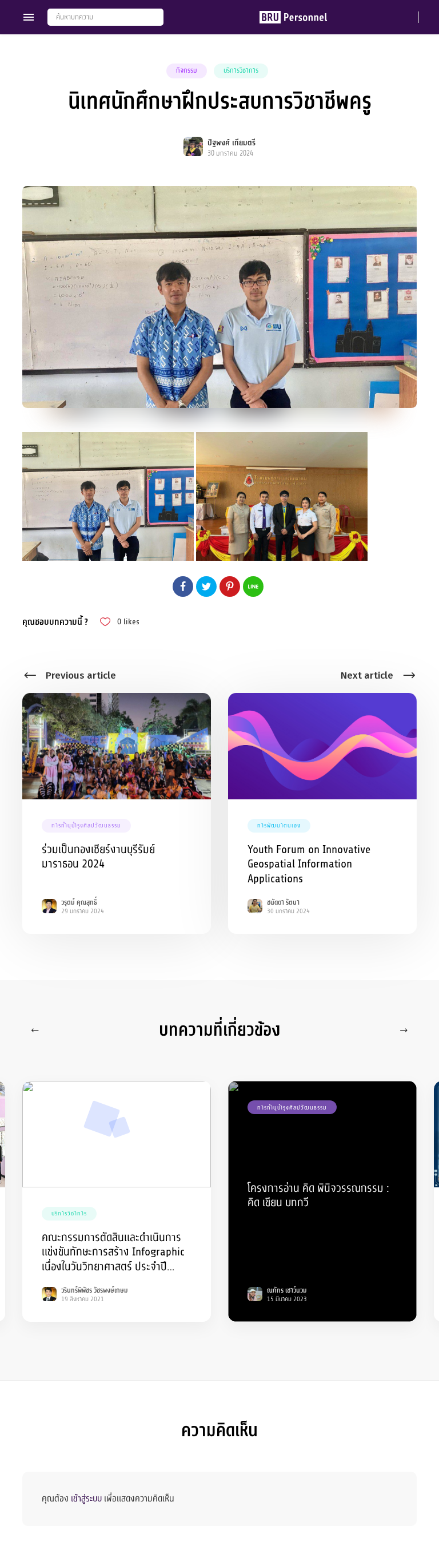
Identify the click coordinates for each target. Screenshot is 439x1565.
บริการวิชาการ (241, 70)
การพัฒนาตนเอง (279, 825)
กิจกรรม (186, 70)
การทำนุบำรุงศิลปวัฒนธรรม (86, 825)
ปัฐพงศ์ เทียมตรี (231, 143)
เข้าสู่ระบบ (86, 1498)
